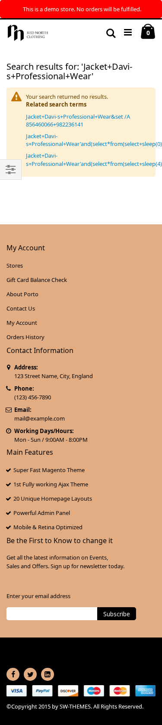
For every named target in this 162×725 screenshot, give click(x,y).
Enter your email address (38, 596)
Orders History (25, 337)
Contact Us (20, 308)
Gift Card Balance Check (36, 280)
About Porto (22, 294)
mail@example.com (39, 418)
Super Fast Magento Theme (49, 470)
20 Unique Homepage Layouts (52, 498)
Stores (14, 265)
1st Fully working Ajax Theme (50, 484)
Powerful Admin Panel (41, 513)
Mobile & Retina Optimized (48, 527)
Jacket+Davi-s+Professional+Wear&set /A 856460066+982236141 (78, 120)
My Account (21, 323)
